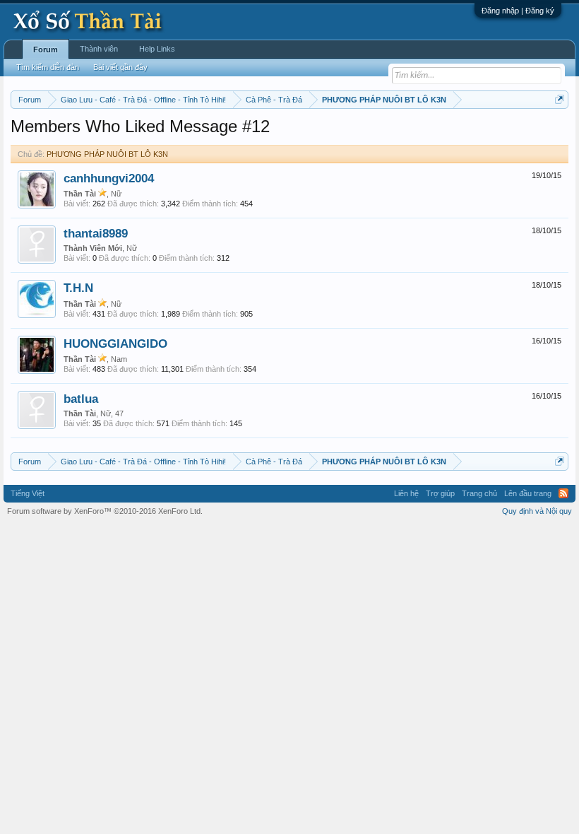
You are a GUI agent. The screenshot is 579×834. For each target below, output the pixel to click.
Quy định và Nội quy (537, 511)
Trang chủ (479, 493)
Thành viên (99, 49)
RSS (563, 493)
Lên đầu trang (527, 493)
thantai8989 (96, 233)
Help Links (157, 49)
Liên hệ (406, 493)
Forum (45, 49)
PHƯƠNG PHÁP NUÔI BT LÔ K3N (107, 154)
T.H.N (78, 288)
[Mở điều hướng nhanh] (559, 99)
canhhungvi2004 (109, 178)
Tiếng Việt (27, 493)
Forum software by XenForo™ (105, 511)
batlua (81, 399)
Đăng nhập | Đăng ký (518, 10)
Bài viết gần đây (120, 67)
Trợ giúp (440, 493)
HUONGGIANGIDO (115, 343)
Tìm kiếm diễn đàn (47, 67)
